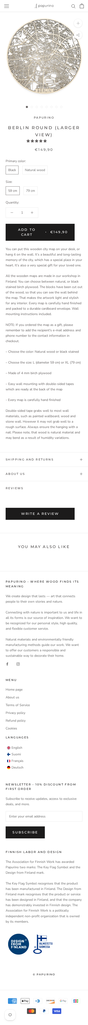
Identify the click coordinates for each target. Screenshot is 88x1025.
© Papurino (44, 974)
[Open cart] (82, 6)
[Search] (73, 6)
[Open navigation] (6, 6)
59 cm (12, 190)
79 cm (30, 190)
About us (15, 474)
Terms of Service (18, 705)
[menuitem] (14, 748)
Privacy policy (15, 713)
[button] (37, 141)
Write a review (40, 514)
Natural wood (35, 170)
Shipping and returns (30, 459)
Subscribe (25, 832)
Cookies (11, 728)
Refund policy (16, 720)
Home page (14, 689)
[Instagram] (18, 663)
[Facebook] (7, 663)
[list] (15, 758)
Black (12, 170)
